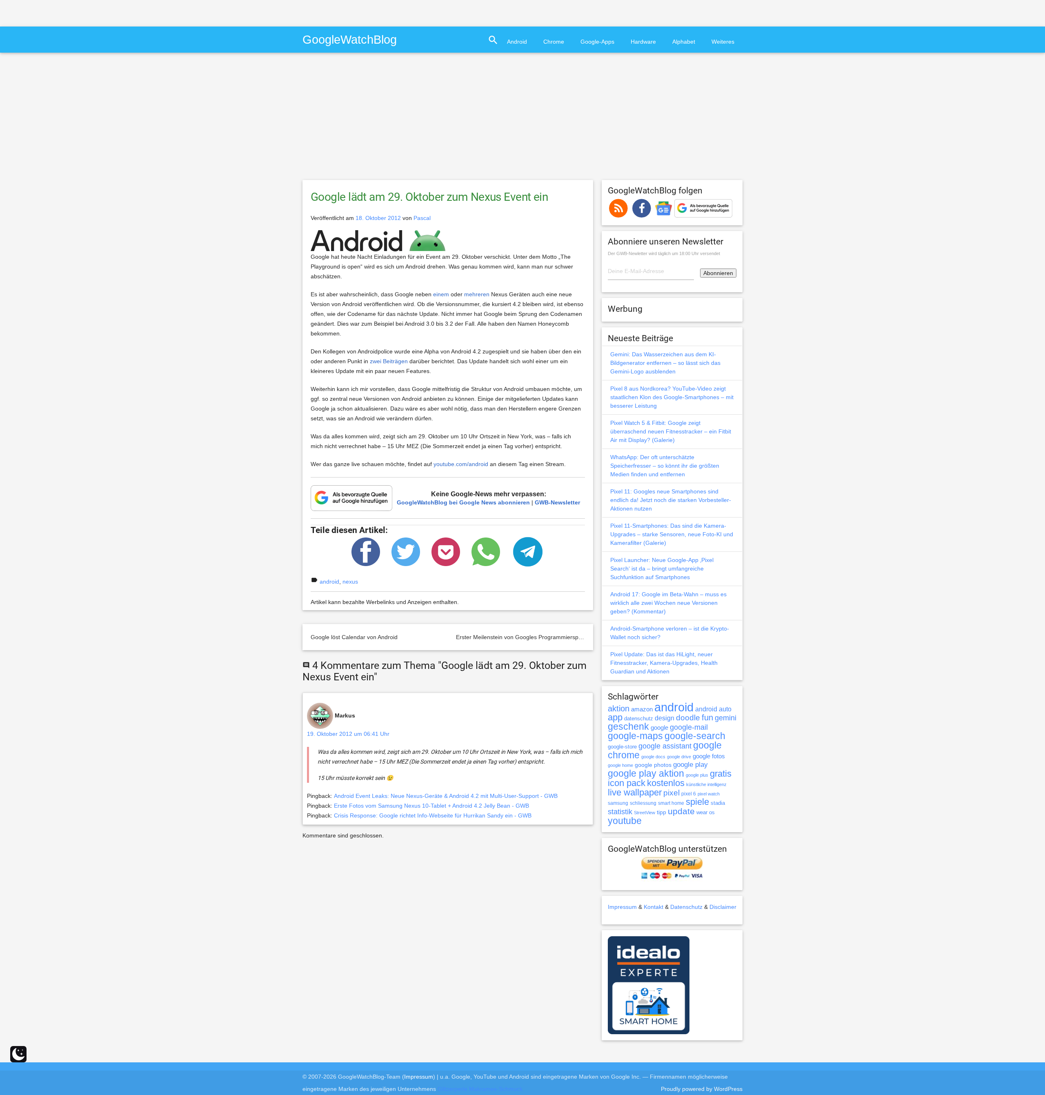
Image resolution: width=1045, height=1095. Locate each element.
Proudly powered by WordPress (702, 1089)
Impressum (622, 907)
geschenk (628, 727)
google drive (679, 756)
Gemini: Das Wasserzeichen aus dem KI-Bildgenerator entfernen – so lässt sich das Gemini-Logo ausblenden (665, 363)
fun (707, 717)
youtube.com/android (461, 464)
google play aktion (646, 773)
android (329, 581)
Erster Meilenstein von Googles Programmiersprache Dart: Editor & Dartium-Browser (565, 637)
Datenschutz (686, 907)
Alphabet (683, 41)
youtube (625, 820)
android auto (713, 709)
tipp (661, 812)
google (659, 727)
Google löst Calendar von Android (354, 637)
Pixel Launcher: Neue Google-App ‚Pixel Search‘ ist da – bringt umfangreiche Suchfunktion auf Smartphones (662, 568)
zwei (375, 361)
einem (441, 294)
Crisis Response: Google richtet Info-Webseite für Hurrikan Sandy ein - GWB (432, 815)
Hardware (643, 41)
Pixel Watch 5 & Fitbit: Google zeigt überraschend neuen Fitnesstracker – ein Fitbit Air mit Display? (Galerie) (670, 431)
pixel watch (709, 793)
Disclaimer (722, 907)
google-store (622, 747)
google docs (653, 756)
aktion (618, 708)
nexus (350, 581)
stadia (718, 803)
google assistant (664, 746)
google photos (653, 765)
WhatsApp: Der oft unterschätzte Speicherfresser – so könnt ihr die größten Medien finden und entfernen (664, 466)
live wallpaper (635, 792)
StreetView (644, 812)
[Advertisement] (95, 12)
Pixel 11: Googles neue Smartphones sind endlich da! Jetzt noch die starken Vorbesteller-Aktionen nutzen (670, 500)
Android (517, 41)
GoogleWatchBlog (349, 39)
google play (690, 764)
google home (620, 765)
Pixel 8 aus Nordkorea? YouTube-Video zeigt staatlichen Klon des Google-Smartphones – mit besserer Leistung (672, 397)
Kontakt (653, 907)
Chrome (553, 41)
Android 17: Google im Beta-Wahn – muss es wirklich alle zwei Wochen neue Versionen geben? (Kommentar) (668, 603)
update (681, 811)
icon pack (626, 783)
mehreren (476, 294)
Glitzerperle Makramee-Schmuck (480, 1089)
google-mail (689, 727)
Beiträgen (395, 361)
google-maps (635, 736)
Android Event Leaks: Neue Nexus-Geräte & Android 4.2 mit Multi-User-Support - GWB (446, 796)
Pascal (422, 218)
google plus (697, 775)
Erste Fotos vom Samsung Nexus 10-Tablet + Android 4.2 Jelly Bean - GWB (431, 805)
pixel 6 (688, 794)
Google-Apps (597, 41)
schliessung (643, 803)
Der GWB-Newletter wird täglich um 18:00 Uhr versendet (664, 253)
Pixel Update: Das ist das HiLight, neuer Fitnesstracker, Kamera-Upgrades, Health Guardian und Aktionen (664, 663)
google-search (695, 736)
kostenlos (666, 783)
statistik (620, 812)
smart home (671, 803)
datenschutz (638, 718)
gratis (721, 773)
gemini (725, 718)
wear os (705, 812)
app (615, 717)
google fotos (709, 756)
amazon (642, 709)
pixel (671, 792)
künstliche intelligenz (706, 784)
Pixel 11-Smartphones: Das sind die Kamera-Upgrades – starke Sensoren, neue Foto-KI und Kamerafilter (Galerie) (671, 534)
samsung (618, 803)
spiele (697, 802)
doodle (688, 717)
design (664, 718)
